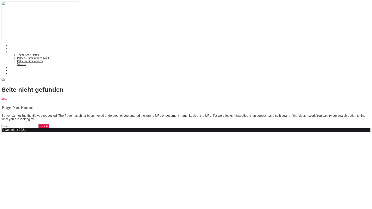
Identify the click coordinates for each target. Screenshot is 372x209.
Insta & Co (16, 73)
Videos (21, 64)
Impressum (16, 70)
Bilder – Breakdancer (30, 61)
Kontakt (14, 67)
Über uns (15, 48)
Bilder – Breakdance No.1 (33, 58)
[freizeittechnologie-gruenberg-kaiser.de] (40, 39)
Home (13, 45)
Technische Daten (28, 55)
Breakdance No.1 (20, 51)
